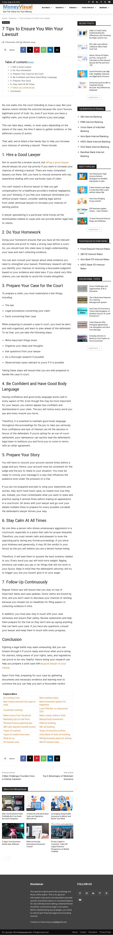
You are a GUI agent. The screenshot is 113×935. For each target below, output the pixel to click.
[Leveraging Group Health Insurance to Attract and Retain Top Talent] (62, 803)
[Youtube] (109, 2)
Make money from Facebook (17, 715)
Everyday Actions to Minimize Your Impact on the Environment (99, 338)
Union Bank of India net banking (54, 734)
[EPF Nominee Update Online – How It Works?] (82, 210)
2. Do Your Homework (21, 70)
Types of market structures (16, 734)
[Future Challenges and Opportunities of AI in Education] (82, 288)
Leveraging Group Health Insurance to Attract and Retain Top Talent (61, 816)
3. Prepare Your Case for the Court (27, 74)
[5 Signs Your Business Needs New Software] (13, 831)
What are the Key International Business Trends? (35, 844)
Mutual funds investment (51, 719)
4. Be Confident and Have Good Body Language (33, 77)
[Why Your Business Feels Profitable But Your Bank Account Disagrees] (13, 803)
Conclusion (15, 91)
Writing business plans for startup (55, 738)
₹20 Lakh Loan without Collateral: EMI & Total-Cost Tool (98, 46)
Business (12, 18)
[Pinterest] (101, 2)
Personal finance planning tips (17, 723)
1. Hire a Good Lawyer (21, 67)
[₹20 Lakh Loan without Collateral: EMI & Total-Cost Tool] (82, 46)
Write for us (8, 738)
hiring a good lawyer (57, 162)
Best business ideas (48, 697)
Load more (93, 97)
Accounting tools (11, 697)
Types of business (12, 730)
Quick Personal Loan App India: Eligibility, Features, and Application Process (99, 74)
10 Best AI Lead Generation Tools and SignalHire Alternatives (37, 816)
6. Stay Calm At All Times (22, 84)
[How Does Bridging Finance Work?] (82, 201)
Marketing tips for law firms (16, 719)
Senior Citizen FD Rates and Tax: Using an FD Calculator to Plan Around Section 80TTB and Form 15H (99, 60)
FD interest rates (11, 742)
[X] (105, 2)
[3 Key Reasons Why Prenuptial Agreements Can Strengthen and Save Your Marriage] (82, 324)
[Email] (57, 50)
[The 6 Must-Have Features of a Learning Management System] (82, 299)
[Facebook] (88, 2)
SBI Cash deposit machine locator (19, 726)
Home (4, 18)
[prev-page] (4, 858)
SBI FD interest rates (49, 742)
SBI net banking (47, 726)
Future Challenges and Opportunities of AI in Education (98, 288)
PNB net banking (47, 723)
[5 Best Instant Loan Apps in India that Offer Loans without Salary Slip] (82, 189)
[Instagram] (93, 2)
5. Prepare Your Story (21, 80)
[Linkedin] (97, 2)
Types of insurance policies (52, 730)
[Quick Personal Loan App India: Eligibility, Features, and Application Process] (82, 73)
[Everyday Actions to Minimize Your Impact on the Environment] (82, 338)
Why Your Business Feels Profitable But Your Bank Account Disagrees (12, 816)
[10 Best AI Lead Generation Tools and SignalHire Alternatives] (37, 803)
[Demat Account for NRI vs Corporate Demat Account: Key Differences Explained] (82, 85)
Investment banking (13, 710)
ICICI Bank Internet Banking (94, 146)
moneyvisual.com (24, 932)
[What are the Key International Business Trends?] (37, 831)
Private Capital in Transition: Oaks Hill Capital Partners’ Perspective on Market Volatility (60, 847)
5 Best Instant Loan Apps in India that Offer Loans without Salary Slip (99, 190)
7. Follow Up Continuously (22, 87)
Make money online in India (52, 715)
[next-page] (8, 858)
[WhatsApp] (43, 50)
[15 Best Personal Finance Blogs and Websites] (82, 220)
